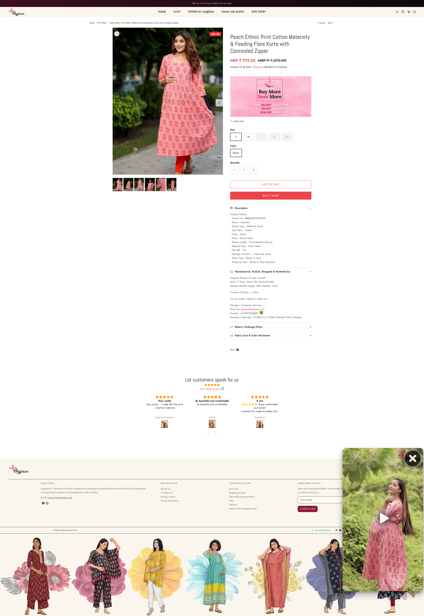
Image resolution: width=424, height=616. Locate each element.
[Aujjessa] (18, 469)
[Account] (397, 11)
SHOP (177, 12)
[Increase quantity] (253, 170)
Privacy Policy (168, 496)
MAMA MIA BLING (233, 12)
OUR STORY (258, 12)
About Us (165, 488)
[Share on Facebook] (237, 350)
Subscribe (308, 508)
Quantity (234, 163)
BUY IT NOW (271, 195)
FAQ (231, 500)
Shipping (258, 67)
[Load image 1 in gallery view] (168, 101)
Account (233, 488)
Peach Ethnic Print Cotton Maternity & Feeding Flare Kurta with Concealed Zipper (144, 22)
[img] (212, 385)
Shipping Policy (237, 492)
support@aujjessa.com (253, 309)
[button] (237, 121)
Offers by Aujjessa (201, 12)
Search (233, 504)
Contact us (166, 492)
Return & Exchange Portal (243, 508)
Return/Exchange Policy (242, 496)
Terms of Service (170, 500)
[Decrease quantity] (234, 170)
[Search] (414, 11)
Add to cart (271, 184)
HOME (162, 12)
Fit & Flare (102, 22)
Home (92, 22)
